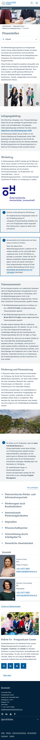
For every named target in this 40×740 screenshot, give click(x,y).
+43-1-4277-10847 (23, 592)
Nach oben (7, 675)
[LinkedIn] (6, 714)
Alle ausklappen (32, 487)
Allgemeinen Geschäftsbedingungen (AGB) (16, 130)
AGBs (2, 733)
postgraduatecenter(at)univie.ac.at (11, 709)
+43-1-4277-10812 (23, 568)
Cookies (11, 736)
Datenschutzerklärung (19, 733)
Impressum (4, 736)
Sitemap (8, 733)
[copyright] (37, 21)
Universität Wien (6, 26)
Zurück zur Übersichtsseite (10, 606)
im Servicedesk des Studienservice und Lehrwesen (20, 269)
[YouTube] (11, 714)
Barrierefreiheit (31, 733)
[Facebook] (15, 714)
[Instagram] (2, 714)
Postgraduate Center (6, 8)
